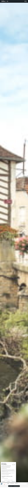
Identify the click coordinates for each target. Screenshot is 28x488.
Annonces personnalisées (5, 478)
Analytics (3, 477)
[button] (1, 484)
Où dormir (16, 483)
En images (4, 483)
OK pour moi (13, 481)
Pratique (8, 483)
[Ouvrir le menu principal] (25, 1)
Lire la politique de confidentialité (5, 474)
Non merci (3, 481)
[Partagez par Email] (26, 482)
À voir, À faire (12, 483)
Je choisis (8, 481)
